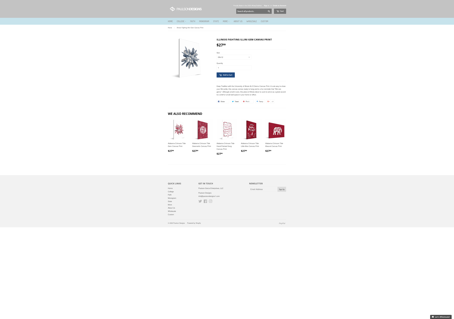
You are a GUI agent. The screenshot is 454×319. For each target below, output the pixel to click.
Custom (264, 21)
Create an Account (279, 5)
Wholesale (251, 21)
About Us (238, 21)
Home (170, 21)
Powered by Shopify (194, 223)
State (216, 21)
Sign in (266, 5)
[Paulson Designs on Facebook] (205, 202)
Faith (192, 21)
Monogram (204, 21)
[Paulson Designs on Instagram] (210, 202)
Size (218, 53)
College (181, 21)
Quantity (220, 63)
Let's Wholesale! (442, 317)
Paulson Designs (179, 223)
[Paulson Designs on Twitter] (200, 202)
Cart (282, 11)
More (225, 21)
